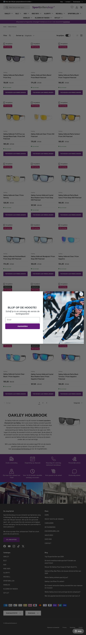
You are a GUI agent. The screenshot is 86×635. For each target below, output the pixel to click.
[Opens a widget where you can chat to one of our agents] (78, 631)
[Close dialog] (81, 294)
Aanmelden (23, 326)
